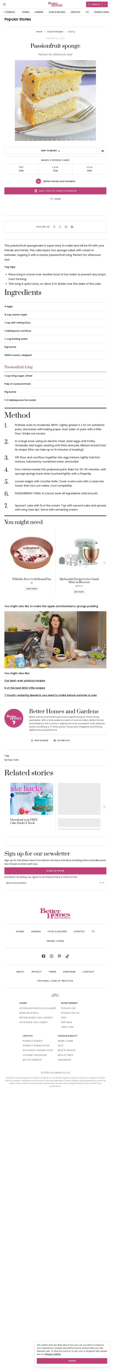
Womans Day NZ (70, 1013)
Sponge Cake (11, 760)
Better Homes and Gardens (59, 181)
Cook (55, 167)
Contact (88, 972)
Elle (60, 1046)
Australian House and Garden (37, 1008)
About (20, 972)
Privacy (37, 972)
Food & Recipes (57, 12)
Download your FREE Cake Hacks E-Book (24, 821)
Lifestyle (75, 12)
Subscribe (69, 972)
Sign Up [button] (96, 4)
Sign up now (55, 870)
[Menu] (4, 4)
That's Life (67, 1027)
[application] (55, 639)
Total (89, 167)
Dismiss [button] (72, 1361)
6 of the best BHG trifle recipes (24, 688)
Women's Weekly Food (36, 1046)
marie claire (65, 1041)
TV (87, 12)
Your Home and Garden (33, 1022)
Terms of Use (70, 877)
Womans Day (68, 1008)
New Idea (66, 1022)
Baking (71, 31)
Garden (39, 12)
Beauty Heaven (67, 1050)
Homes (26, 12)
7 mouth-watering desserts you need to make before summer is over (50, 695)
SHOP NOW (31, 589)
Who (63, 1018)
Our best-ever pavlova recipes (24, 680)
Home (39, 31)
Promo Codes (101, 12)
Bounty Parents (32, 1060)
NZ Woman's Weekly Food (38, 1050)
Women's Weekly (33, 1041)
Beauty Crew (66, 1055)
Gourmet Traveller (35, 1055)
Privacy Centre (53, 1354)
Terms (52, 972)
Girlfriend (64, 1060)
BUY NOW (79, 592)
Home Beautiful (29, 1013)
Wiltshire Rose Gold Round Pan (31, 579)
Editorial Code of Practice (55, 981)
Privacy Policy (53, 877)
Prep (21, 167)
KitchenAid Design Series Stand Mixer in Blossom (79, 580)
